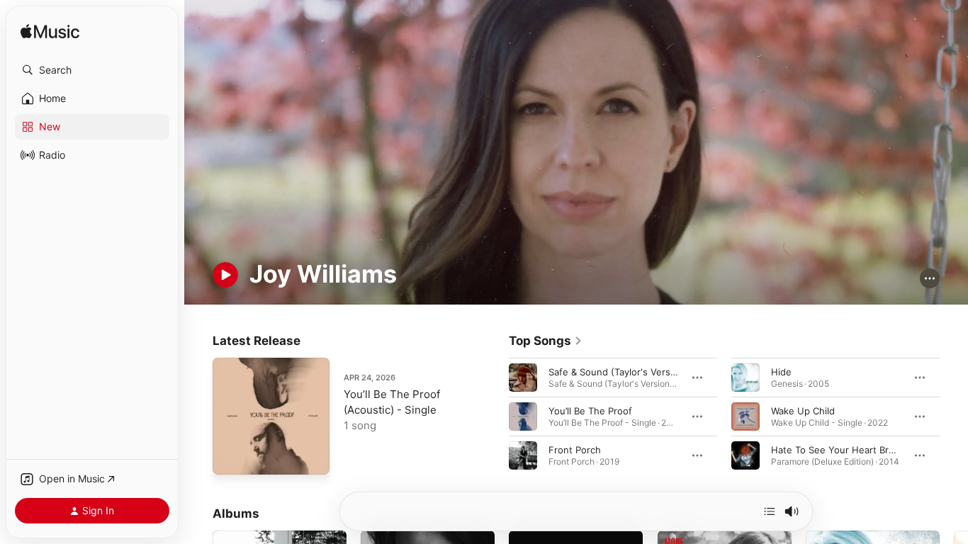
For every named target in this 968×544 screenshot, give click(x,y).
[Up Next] (769, 511)
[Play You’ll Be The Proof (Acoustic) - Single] (230, 457)
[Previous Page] (495, 416)
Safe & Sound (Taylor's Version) (617, 372)
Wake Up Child (803, 410)
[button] (92, 70)
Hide (781, 372)
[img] (50, 32)
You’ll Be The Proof (590, 410)
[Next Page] (954, 416)
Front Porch (574, 449)
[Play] (225, 275)
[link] (546, 340)
